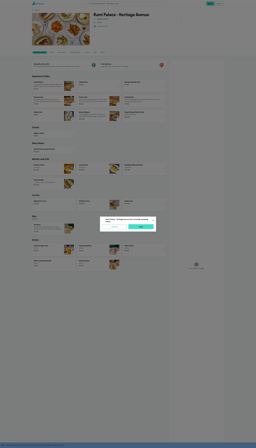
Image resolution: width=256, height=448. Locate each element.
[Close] (153, 220)
